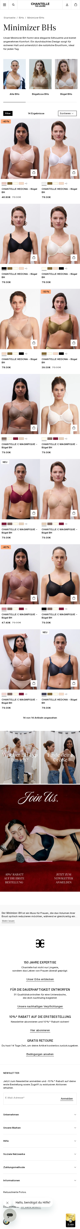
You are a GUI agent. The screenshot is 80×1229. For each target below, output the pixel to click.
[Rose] (4, 609)
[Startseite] (40, 5)
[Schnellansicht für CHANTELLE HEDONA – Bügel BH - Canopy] (74, 343)
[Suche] (13, 4)
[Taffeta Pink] (4, 183)
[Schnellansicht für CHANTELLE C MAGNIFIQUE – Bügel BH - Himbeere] (34, 513)
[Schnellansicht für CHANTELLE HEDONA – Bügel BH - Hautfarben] (34, 343)
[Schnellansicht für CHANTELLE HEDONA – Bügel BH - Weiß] (74, 172)
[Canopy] (9, 183)
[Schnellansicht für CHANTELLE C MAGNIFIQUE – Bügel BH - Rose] (34, 598)
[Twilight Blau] (44, 694)
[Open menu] (4, 4)
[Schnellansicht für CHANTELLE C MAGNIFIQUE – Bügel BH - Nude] (74, 513)
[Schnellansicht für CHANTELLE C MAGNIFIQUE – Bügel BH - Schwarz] (74, 598)
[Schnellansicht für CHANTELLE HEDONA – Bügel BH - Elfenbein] (74, 257)
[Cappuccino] (4, 439)
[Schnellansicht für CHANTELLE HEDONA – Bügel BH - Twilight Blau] (74, 683)
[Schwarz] (4, 268)
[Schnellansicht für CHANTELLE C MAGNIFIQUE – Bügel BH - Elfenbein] (74, 428)
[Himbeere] (15, 439)
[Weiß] (44, 183)
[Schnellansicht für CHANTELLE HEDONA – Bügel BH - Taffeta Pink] (34, 172)
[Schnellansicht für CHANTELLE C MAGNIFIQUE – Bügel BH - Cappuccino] (34, 428)
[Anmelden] (66, 4)
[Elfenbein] (15, 183)
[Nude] (21, 439)
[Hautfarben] (21, 183)
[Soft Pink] (4, 694)
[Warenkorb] (75, 4)
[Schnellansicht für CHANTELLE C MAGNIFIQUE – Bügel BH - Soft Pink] (34, 683)
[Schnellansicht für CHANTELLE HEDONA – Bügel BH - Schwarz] (34, 257)
